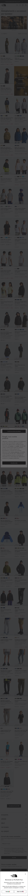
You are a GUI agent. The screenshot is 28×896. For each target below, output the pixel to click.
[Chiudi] (25, 874)
